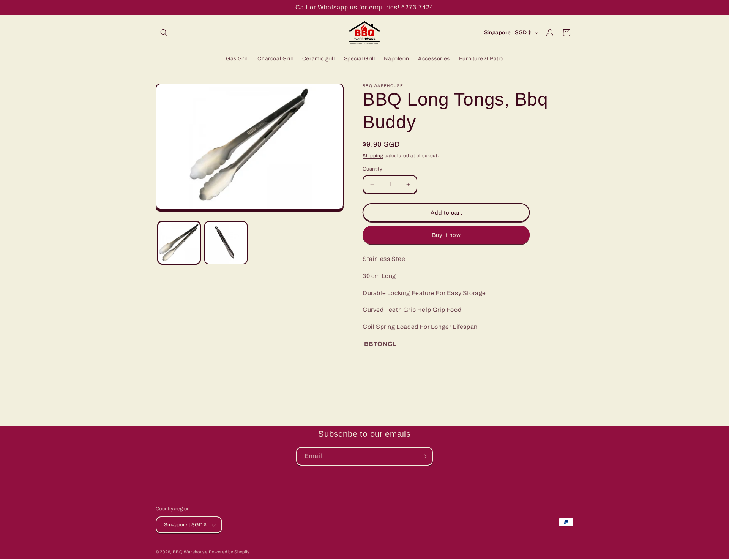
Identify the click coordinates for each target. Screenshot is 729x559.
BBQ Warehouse (190, 552)
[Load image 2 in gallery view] (225, 242)
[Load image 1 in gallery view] (179, 242)
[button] (164, 32)
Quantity (372, 169)
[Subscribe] (423, 456)
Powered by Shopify (229, 552)
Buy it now (446, 235)
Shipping (373, 155)
